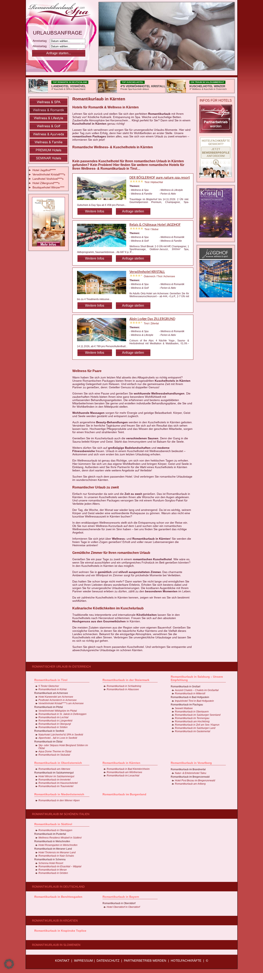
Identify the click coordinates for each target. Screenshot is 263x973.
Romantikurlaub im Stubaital (54, 754)
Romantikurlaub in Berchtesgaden (58, 896)
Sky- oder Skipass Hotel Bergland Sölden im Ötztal (63, 747)
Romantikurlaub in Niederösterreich (59, 794)
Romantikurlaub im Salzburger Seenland (197, 714)
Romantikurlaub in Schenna (50, 859)
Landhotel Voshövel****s (47, 178)
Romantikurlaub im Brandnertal (188, 769)
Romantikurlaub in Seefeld (49, 730)
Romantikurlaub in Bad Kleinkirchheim (128, 769)
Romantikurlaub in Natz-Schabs (56, 855)
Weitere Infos (94, 211)
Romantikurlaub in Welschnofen (52, 841)
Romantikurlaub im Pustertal (50, 834)
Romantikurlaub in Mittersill (190, 693)
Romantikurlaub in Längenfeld (55, 720)
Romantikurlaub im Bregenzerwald (190, 776)
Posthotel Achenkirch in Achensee (57, 700)
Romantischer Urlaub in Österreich (61, 666)
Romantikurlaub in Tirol (50, 680)
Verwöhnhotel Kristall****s (48, 174)
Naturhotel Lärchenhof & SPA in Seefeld (60, 734)
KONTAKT (62, 960)
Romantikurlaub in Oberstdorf (119, 903)
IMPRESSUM (83, 960)
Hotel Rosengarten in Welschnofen (57, 845)
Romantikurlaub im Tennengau (192, 718)
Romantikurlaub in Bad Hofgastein (190, 697)
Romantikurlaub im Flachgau (187, 704)
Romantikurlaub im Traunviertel (55, 786)
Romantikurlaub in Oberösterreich (58, 762)
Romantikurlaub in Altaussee (123, 689)
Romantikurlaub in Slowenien (56, 944)
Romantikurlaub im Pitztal (48, 707)
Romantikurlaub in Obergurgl (54, 724)
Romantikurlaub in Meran (52, 869)
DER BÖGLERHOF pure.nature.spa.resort (159, 178)
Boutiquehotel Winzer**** (48, 187)
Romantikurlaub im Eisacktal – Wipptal (59, 866)
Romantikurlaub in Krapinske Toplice (60, 930)
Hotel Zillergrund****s (46, 183)
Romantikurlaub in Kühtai (52, 689)
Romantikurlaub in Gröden (53, 873)
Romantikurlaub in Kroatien (55, 920)
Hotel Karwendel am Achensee (55, 696)
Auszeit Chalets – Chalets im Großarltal (197, 690)
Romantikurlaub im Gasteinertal (192, 731)
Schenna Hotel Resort (50, 863)
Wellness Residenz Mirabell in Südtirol (60, 837)
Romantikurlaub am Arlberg (190, 783)
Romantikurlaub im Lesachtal (123, 775)
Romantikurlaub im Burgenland (124, 794)
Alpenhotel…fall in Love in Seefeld (57, 737)
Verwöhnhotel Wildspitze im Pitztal (57, 710)
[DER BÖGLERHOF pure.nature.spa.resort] (103, 200)
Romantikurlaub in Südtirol (53, 824)
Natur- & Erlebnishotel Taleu (190, 773)
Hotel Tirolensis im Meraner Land (57, 852)
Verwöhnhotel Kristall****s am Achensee (61, 703)
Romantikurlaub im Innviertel (54, 779)
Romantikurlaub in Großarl (185, 686)
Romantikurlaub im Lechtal (53, 717)
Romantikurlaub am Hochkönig (192, 721)
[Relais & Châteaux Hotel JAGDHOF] (103, 247)
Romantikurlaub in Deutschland (58, 886)
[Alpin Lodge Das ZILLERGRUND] (103, 341)
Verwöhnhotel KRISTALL (147, 272)
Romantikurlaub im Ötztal (48, 741)
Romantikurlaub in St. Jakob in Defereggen (62, 714)
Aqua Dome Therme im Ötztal (54, 751)
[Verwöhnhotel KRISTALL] (103, 294)
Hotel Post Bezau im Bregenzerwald (195, 780)
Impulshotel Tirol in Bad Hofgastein (194, 700)
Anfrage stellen (133, 211)
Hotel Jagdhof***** (44, 170)
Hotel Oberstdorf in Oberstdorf (123, 907)
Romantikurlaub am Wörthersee (124, 772)
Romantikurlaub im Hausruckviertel (58, 783)
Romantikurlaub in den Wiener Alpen (59, 800)
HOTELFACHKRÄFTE (186, 960)
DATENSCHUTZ (108, 960)
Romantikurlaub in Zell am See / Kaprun (197, 724)
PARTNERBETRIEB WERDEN (145, 960)
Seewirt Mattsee (184, 708)
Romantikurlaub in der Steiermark (126, 680)
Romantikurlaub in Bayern (121, 896)
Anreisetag (41, 40)
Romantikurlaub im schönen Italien (60, 814)
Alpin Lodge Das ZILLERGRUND (152, 319)
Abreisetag (41, 46)
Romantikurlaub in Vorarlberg (191, 762)
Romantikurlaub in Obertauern (192, 711)
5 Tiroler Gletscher (48, 686)
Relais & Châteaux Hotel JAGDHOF (155, 225)
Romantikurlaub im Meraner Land (53, 848)
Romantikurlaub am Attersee (54, 769)
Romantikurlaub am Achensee (51, 693)
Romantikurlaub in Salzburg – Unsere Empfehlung (197, 678)
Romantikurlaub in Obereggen (55, 830)
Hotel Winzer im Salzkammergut (56, 776)
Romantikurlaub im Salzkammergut (54, 772)
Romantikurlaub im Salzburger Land (195, 728)
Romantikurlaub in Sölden (53, 727)
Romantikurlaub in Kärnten (121, 762)
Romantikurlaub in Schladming (124, 686)
